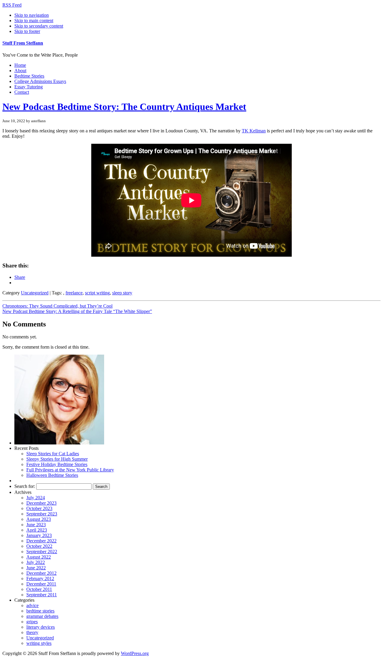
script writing (97, 292)
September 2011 (41, 594)
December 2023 (41, 503)
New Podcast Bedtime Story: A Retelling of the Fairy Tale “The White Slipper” (77, 311)
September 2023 (41, 513)
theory (32, 632)
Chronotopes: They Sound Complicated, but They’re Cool (57, 305)
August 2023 (38, 519)
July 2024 (35, 497)
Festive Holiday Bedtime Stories (56, 464)
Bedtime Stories (29, 75)
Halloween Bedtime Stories (52, 475)
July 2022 (35, 562)
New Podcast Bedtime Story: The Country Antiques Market (124, 106)
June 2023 (36, 524)
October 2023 (39, 508)
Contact (21, 92)
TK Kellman (254, 130)
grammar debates (42, 616)
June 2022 (36, 567)
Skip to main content (33, 20)
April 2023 (36, 530)
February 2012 (40, 578)
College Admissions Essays (40, 81)
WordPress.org (135, 653)
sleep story (122, 292)
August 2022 (38, 556)
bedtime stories (40, 610)
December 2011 (41, 583)
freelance (74, 292)
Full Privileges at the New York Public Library (70, 469)
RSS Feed (12, 4)
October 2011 (39, 589)
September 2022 (41, 551)
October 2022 (39, 546)
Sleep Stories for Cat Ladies (52, 453)
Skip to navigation (31, 15)
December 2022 (41, 540)
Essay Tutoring (28, 86)
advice (32, 605)
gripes (32, 621)
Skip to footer (27, 31)
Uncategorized (34, 292)
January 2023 (39, 535)
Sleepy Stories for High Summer (57, 459)
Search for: (24, 486)
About (20, 70)
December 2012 (41, 573)
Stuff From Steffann (22, 43)
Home (20, 65)
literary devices (40, 627)
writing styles (38, 643)
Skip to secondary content (38, 25)
